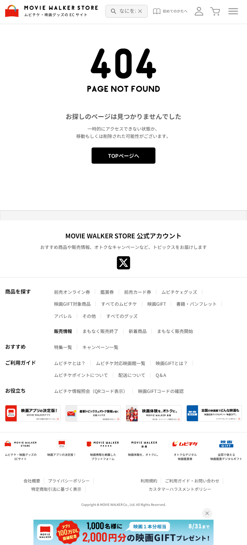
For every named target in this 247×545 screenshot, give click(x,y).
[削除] (140, 11)
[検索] (114, 11)
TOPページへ (123, 155)
